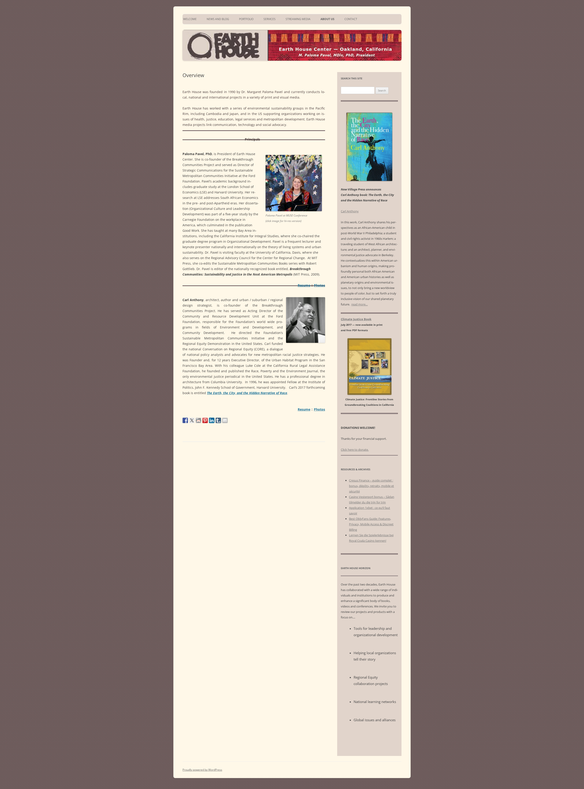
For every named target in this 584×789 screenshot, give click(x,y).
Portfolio (246, 19)
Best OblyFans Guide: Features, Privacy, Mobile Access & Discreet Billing (371, 524)
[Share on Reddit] (198, 420)
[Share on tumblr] (218, 420)
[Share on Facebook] (185, 420)
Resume (304, 285)
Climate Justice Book (356, 319)
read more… (359, 304)
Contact (350, 19)
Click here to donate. (355, 450)
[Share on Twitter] (192, 420)
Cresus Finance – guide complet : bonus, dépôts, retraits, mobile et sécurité (371, 485)
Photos (319, 285)
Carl (350, 211)
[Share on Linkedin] (211, 420)
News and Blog (218, 19)
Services (269, 19)
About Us (327, 19)
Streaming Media (298, 19)
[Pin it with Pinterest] (205, 420)
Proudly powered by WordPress (202, 770)
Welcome (189, 19)
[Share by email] (225, 420)
